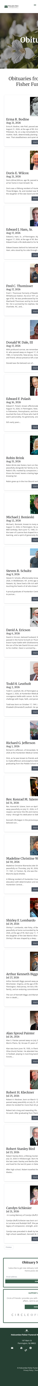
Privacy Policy (28, 1370)
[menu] (35, 5)
